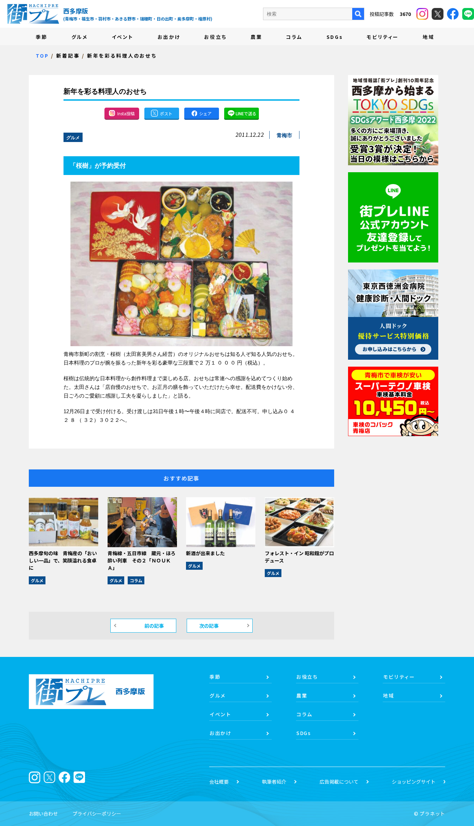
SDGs (335, 36)
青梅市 (284, 135)
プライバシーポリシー (97, 813)
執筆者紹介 (274, 781)
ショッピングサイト (413, 781)
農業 (256, 36)
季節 (42, 36)
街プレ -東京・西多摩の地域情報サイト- (33, 13)
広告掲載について (339, 781)
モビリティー (383, 36)
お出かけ (169, 36)
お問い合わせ (43, 813)
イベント (123, 36)
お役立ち (215, 36)
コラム (294, 36)
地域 (428, 36)
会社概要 (219, 781)
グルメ (79, 36)
